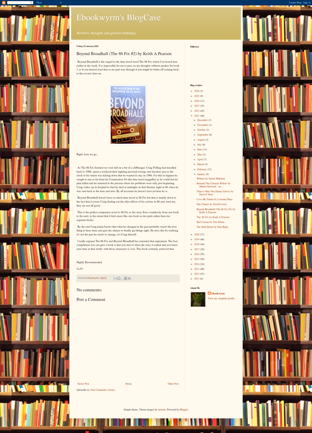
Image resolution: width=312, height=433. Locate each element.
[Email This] (115, 278)
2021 (197, 115)
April (200, 159)
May (200, 154)
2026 (197, 91)
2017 (197, 249)
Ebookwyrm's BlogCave (119, 17)
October (201, 129)
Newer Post (83, 383)
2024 (197, 101)
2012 (197, 273)
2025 (197, 96)
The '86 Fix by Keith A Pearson (213, 217)
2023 (197, 105)
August (201, 139)
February (202, 169)
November (203, 125)
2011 (197, 278)
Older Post (173, 383)
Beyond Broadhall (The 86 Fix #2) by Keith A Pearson (216, 210)
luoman (162, 409)
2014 (197, 264)
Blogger (184, 409)
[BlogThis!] (119, 278)
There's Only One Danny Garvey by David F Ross (215, 193)
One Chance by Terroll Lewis (212, 204)
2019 (197, 239)
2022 (197, 110)
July (199, 144)
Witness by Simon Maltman (211, 178)
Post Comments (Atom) (103, 389)
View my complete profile (221, 298)
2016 (197, 254)
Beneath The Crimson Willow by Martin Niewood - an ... (213, 185)
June (200, 149)
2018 (197, 244)
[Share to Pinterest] (129, 278)
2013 (197, 269)
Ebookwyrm (218, 293)
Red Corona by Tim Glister (211, 222)
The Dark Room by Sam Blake (212, 227)
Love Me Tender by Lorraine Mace (215, 199)
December (202, 120)
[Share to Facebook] (125, 278)
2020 (197, 234)
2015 (197, 259)
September (203, 134)
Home (128, 383)
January (201, 174)
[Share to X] (122, 278)
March (201, 164)
